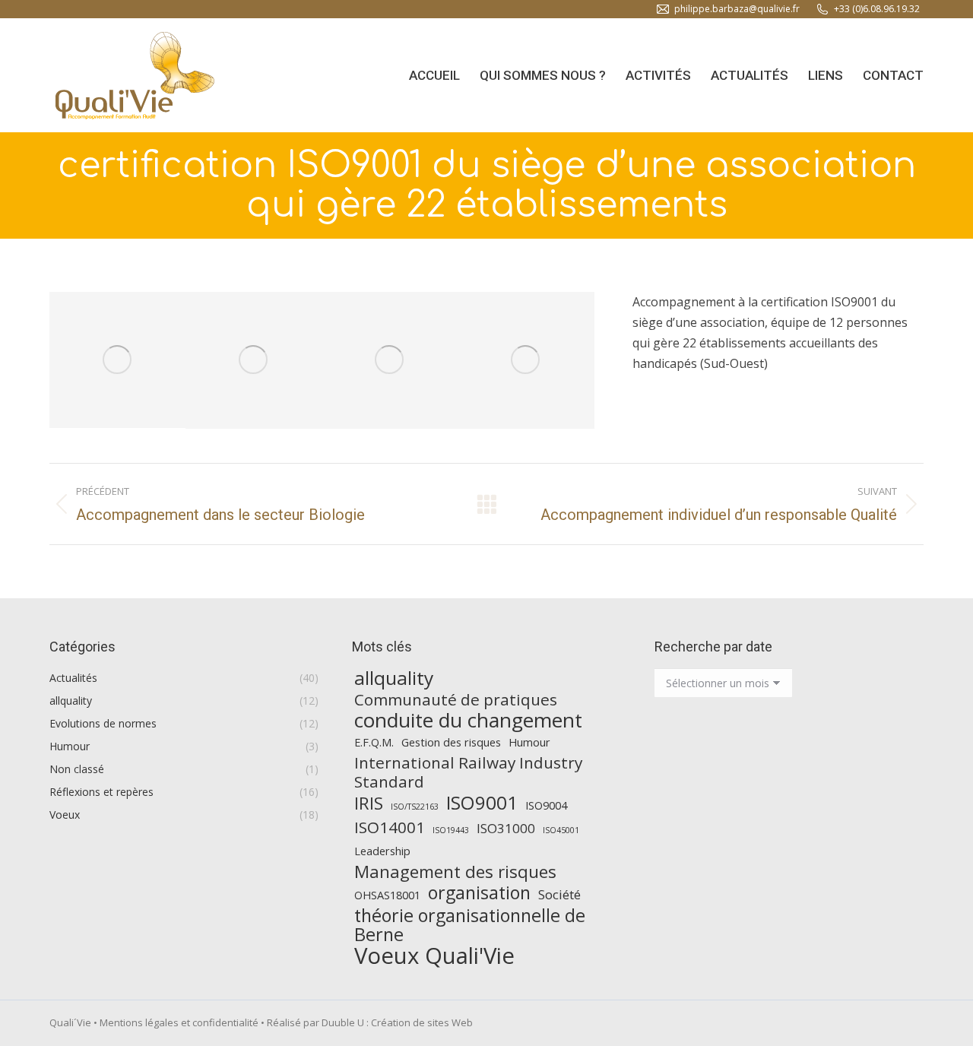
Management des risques (455, 871)
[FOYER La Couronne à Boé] (390, 360)
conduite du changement (468, 720)
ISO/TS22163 (415, 806)
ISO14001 (389, 827)
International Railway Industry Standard (468, 772)
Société (559, 894)
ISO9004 (546, 805)
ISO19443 (451, 830)
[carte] (117, 360)
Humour (529, 742)
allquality (393, 677)
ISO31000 (506, 828)
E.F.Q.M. (374, 742)
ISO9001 (482, 802)
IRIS (368, 803)
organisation (479, 892)
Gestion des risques (451, 742)
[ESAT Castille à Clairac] (526, 360)
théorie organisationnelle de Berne (469, 925)
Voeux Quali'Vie (434, 955)
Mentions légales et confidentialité (179, 1022)
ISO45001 (561, 830)
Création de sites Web (422, 1022)
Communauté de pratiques (455, 699)
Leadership (382, 851)
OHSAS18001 (387, 895)
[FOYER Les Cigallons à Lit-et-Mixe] (253, 360)
